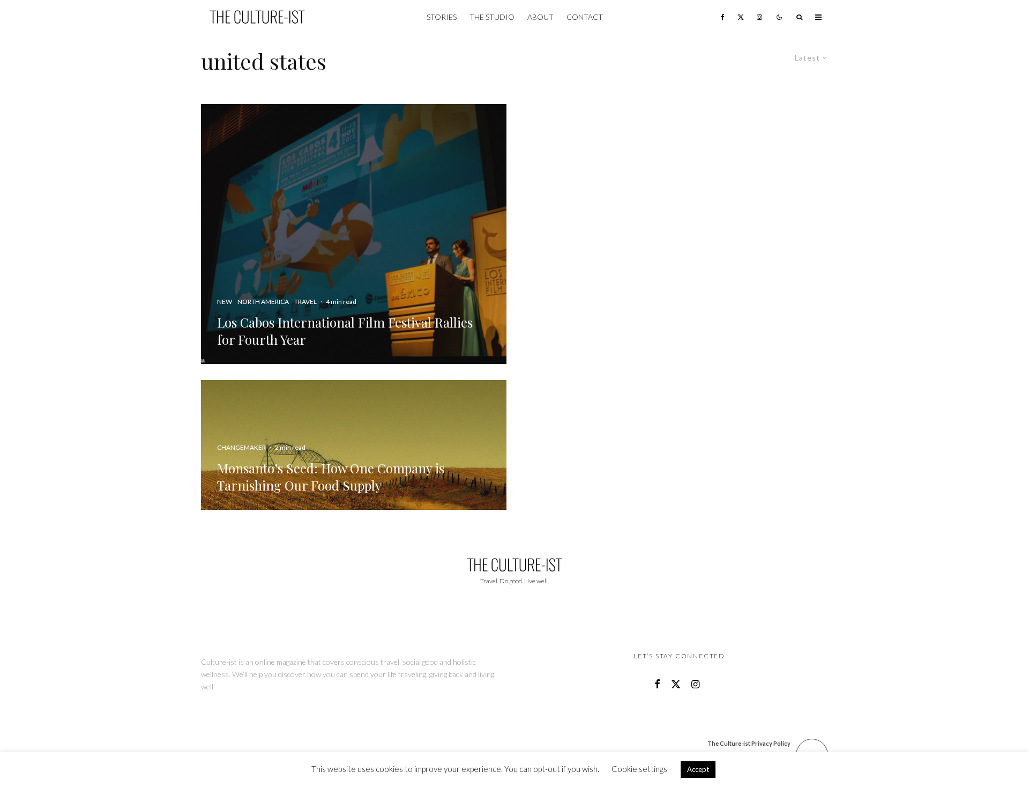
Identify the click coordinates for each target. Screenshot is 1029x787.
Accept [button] (698, 769)
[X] (740, 17)
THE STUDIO (491, 16)
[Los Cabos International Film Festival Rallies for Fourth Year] (353, 234)
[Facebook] (722, 17)
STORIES (442, 16)
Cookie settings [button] (639, 769)
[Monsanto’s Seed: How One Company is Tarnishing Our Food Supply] (353, 445)
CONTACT (584, 16)
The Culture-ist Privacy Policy (749, 743)
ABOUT (540, 16)
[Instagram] (759, 17)
